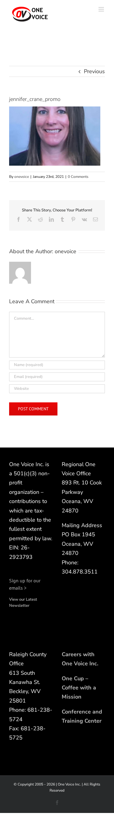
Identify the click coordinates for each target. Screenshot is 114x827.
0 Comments (78, 176)
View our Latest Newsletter (23, 602)
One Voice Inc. (69, 784)
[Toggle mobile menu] (101, 9)
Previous (94, 71)
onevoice (21, 176)
